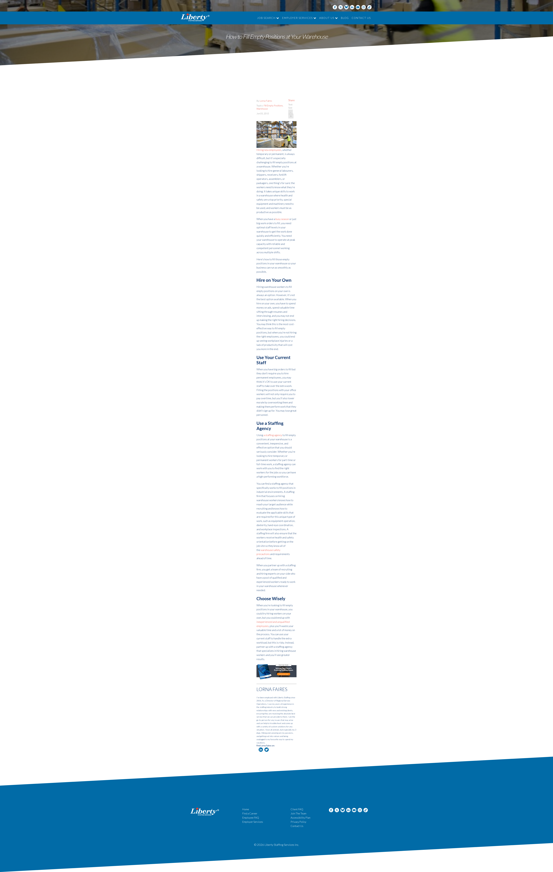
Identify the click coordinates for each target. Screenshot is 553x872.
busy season (282, 219)
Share (291, 100)
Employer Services (298, 17)
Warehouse (262, 108)
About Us (327, 17)
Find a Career (249, 813)
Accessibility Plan (300, 817)
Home (245, 809)
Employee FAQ (250, 817)
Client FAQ (297, 809)
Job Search (266, 17)
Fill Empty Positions (273, 105)
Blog (345, 17)
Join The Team (298, 813)
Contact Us (361, 17)
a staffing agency (273, 435)
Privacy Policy (298, 821)
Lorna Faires (266, 100)
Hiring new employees (268, 149)
